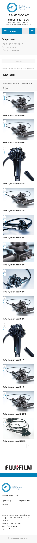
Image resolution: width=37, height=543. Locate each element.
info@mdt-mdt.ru (11, 526)
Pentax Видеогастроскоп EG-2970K (14, 265)
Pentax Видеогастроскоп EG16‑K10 (14, 441)
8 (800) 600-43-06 (18, 19)
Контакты (5, 504)
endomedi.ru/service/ (14, 529)
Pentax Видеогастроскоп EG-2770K (14, 184)
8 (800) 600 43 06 (14, 518)
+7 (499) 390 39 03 (15, 523)
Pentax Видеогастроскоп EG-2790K (14, 211)
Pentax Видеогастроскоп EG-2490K (14, 142)
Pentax (17, 43)
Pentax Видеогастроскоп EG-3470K (14, 360)
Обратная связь (24, 501)
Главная (6, 43)
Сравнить (4, 94)
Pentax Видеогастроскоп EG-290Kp (14, 238)
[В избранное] (4, 98)
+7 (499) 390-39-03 (18, 15)
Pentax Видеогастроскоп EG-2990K (14, 319)
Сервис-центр (6, 501)
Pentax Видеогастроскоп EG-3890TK (14, 414)
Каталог (13, 31)
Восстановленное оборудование (12, 48)
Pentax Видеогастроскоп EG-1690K (14, 115)
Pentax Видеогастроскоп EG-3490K (14, 387)
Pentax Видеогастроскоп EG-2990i (14, 292)
